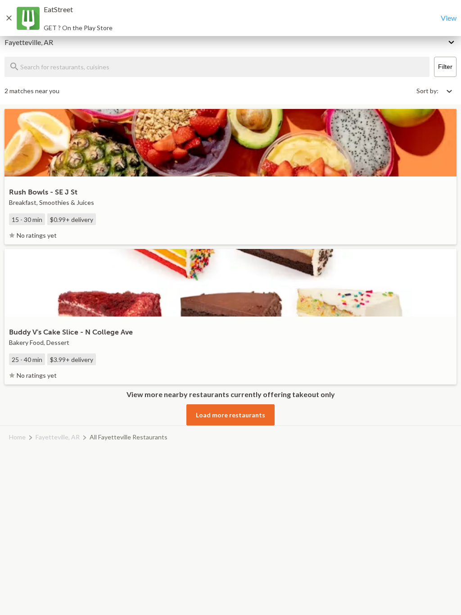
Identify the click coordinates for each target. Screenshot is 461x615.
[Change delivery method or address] (451, 40)
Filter (445, 66)
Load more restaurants (230, 415)
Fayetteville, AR (58, 437)
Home (17, 437)
